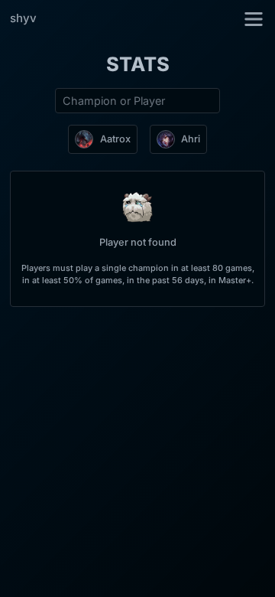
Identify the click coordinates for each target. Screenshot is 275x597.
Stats (138, 64)
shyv (23, 18)
